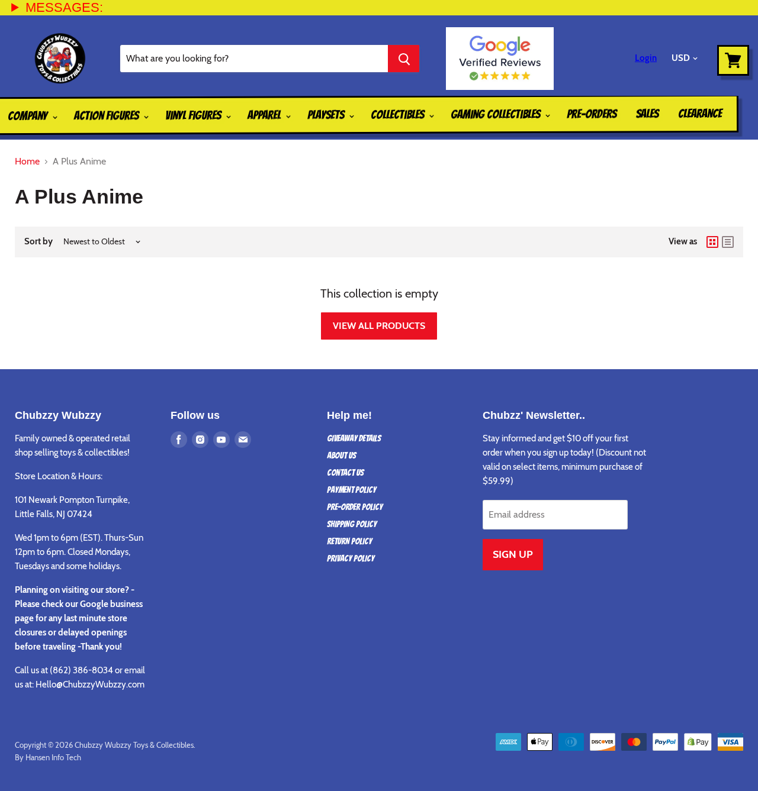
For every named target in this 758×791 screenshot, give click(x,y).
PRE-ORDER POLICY (355, 507)
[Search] (403, 58)
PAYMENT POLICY (351, 490)
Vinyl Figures (194, 115)
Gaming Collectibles (496, 114)
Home (27, 161)
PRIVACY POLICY (350, 558)
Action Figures (107, 115)
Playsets (326, 114)
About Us (341, 455)
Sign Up (513, 554)
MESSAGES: (64, 7)
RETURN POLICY (349, 541)
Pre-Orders (591, 113)
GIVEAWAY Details (354, 438)
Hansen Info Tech (53, 757)
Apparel (265, 114)
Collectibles (398, 114)
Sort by (38, 242)
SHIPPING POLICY (352, 524)
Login (646, 58)
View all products (379, 325)
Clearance (700, 113)
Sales (647, 113)
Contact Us (345, 472)
